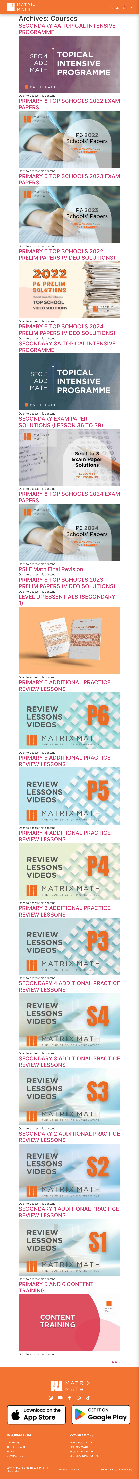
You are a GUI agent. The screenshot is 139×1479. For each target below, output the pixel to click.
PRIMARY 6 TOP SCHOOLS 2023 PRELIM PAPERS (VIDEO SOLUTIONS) (67, 582)
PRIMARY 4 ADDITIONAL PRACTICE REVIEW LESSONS (65, 836)
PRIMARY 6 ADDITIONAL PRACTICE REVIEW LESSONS (65, 685)
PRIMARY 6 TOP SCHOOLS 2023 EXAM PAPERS (69, 179)
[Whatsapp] (79, 1398)
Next (115, 1361)
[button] (111, 7)
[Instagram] (51, 1398)
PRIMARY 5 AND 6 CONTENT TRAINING (56, 1287)
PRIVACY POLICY (69, 1469)
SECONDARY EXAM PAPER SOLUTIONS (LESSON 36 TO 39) (61, 421)
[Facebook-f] (69, 1398)
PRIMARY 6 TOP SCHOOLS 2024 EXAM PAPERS (69, 497)
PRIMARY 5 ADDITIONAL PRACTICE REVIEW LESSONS (65, 760)
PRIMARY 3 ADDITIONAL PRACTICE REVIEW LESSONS (65, 911)
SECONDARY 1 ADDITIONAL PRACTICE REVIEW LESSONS (69, 1212)
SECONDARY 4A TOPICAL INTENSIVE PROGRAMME (67, 28)
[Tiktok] (88, 1398)
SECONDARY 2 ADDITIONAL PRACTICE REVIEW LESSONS (69, 1136)
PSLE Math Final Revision (51, 569)
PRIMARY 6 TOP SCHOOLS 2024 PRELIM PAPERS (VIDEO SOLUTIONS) (67, 329)
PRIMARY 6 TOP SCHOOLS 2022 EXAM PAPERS (69, 104)
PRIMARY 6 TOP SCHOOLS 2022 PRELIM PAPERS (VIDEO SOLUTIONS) (67, 254)
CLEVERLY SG (124, 1469)
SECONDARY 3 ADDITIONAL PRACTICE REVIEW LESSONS (69, 1061)
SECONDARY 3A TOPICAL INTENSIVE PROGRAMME (67, 346)
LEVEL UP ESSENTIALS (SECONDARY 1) (67, 599)
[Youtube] (60, 1398)
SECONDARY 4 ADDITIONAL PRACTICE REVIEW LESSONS (69, 986)
